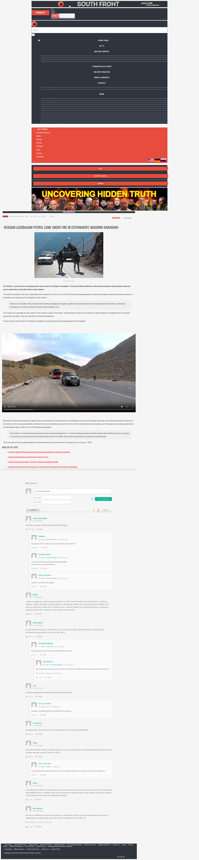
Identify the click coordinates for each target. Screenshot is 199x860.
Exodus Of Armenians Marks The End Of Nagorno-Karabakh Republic (33, 462)
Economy (44, 113)
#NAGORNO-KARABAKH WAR (18, 216)
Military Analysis (102, 72)
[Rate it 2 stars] (115, 218)
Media (43, 117)
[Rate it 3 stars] (117, 218)
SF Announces (46, 103)
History (44, 115)
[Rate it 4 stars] (119, 218)
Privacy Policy (29, 846)
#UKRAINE (40, 157)
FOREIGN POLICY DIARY (101, 66)
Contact (102, 83)
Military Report (101, 51)
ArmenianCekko (52, 539)
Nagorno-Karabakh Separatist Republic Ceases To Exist (28, 457)
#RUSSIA (33, 216)
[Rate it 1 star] (113, 218)
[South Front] (99, 7)
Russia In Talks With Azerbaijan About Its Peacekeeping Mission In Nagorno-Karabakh (39, 452)
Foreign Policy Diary (20, 845)
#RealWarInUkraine (43, 133)
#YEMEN (39, 146)
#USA (38, 150)
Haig (48, 766)
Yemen (43, 57)
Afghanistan (46, 63)
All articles (46, 101)
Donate (40, 12)
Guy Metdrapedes (56, 665)
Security (44, 119)
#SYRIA (39, 143)
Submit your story (49, 88)
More (101, 94)
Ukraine (44, 59)
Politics (44, 111)
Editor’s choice (47, 107)
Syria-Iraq (45, 55)
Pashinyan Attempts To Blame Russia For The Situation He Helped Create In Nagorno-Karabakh (42, 467)
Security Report (48, 105)
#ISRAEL (39, 139)
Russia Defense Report (74, 845)
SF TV (102, 46)
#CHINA (39, 153)
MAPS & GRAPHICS (101, 77)
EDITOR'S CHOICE (101, 176)
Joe (48, 707)
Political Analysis (48, 121)
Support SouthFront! (50, 97)
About (43, 99)
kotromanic (50, 646)
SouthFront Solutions (16, 846)
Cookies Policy (40, 846)
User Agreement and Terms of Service (57, 123)
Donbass (44, 61)
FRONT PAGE (103, 40)
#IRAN (38, 136)
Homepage (8, 845)
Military (44, 109)
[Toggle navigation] (33, 35)
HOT (100, 168)
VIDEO (5, 216)
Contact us (46, 86)
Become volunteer (49, 90)
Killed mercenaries (46, 845)
